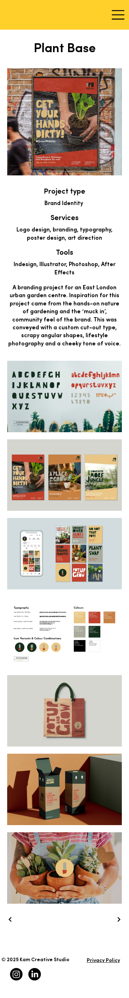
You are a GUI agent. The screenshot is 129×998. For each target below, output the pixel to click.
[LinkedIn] (34, 974)
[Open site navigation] (118, 15)
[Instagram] (16, 974)
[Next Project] (118, 919)
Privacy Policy (103, 960)
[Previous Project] (10, 919)
